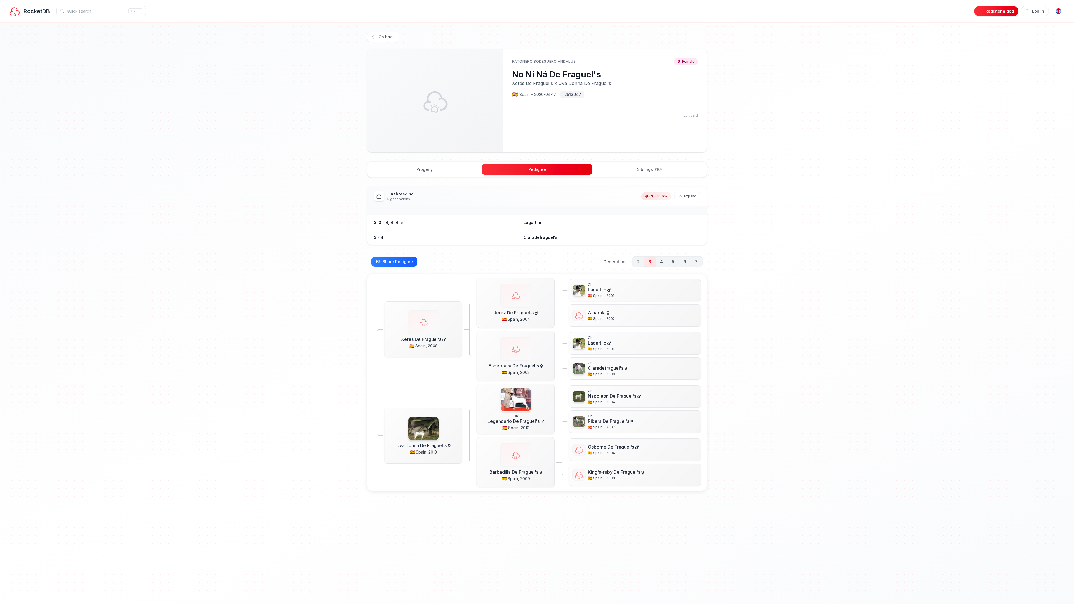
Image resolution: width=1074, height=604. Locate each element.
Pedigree (537, 169)
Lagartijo (532, 222)
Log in (1038, 11)
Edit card (691, 115)
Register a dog (999, 11)
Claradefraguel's (540, 237)
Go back (386, 36)
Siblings (649, 169)
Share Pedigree (398, 261)
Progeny (424, 169)
